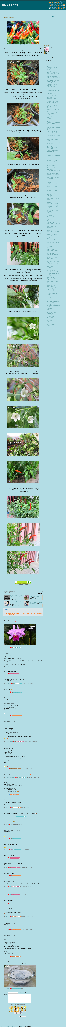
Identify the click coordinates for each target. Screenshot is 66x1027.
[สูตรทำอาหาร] (49, 3)
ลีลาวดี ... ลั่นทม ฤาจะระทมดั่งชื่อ (53, 319)
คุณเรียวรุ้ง (6, 611)
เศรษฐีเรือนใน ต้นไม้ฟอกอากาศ (52, 209)
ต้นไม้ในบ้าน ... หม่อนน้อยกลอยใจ (53, 196)
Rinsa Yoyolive (8, 715)
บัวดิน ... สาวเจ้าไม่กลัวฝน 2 (52, 224)
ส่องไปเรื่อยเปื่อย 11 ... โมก (52, 212)
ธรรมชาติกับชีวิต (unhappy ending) (53, 301)
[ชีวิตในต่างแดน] (64, 9)
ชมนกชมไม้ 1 (49, 202)
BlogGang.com (22, 1026)
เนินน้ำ (7, 867)
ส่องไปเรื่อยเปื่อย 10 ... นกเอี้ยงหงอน (53, 223)
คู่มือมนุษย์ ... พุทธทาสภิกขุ (52, 293)
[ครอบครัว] (58, 6)
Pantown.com (14, 1026)
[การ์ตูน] (55, 9)
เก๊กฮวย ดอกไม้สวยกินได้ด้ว (52, 101)
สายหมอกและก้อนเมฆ (9, 741)
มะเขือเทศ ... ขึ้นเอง (50, 249)
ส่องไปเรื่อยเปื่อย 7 (50, 258)
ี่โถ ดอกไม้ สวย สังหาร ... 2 (52, 247)
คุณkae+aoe (6, 614)
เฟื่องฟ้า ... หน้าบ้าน (50, 317)
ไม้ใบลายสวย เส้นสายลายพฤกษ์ (53, 173)
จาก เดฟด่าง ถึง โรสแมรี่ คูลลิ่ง (52, 102)
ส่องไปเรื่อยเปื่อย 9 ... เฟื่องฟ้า (52, 226)
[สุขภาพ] (58, 9)
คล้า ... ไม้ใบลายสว (50, 118)
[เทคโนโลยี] (61, 3)
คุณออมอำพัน (16, 613)
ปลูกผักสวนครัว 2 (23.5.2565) (52, 160)
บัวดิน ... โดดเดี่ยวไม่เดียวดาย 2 (52, 241)
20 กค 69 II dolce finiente (34, 596)
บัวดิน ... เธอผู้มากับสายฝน (51, 222)
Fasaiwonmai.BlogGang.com (53, 16)
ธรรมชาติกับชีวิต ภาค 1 (51, 304)
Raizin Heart (7, 916)
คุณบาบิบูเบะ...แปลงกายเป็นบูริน (36, 611)
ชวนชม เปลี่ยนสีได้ (50, 195)
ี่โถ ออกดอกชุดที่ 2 (50, 246)
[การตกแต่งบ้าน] (58, 3)
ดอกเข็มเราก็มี (49, 300)
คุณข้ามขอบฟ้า (10, 613)
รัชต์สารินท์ (7, 824)
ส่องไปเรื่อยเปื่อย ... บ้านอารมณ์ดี (53, 177)
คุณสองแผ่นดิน (39, 613)
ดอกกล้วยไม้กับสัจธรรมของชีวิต (53, 271)
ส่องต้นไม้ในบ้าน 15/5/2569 (52, 72)
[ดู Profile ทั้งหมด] (53, 50)
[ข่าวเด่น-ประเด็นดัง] (52, 3)
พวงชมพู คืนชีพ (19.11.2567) (52, 99)
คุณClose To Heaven (22, 613)
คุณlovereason (17, 611)
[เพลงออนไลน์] (55, 6)
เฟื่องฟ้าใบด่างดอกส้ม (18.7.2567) (53, 108)
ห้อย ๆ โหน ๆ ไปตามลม (51, 207)
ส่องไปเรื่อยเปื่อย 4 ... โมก (51, 279)
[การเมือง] (52, 6)
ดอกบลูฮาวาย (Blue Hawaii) (52, 257)
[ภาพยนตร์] (55, 3)
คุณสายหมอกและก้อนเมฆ (25, 611)
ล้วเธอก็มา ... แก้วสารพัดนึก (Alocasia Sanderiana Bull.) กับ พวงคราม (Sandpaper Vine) (53, 188)
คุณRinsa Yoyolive (11, 611)
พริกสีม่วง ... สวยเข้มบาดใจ (52, 164)
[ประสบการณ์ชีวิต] (61, 9)
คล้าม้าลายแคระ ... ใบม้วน (51, 98)
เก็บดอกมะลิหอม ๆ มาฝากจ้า (52, 157)
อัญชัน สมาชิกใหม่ (50, 298)
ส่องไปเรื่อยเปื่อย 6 (50, 265)
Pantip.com (2, 1026)
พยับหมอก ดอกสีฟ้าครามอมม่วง (53, 80)
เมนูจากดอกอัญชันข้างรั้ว (51, 288)
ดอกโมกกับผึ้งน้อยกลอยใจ (52, 83)
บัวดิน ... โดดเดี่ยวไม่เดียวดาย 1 (52, 254)
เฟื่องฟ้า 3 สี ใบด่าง (50, 113)
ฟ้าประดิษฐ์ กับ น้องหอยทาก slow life (53, 263)
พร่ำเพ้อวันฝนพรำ (50, 308)
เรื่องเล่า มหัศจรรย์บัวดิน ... (52, 216)
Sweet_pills (7, 838)
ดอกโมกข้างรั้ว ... (50, 260)
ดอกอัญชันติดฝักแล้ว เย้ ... (51, 285)
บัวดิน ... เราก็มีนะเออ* (51, 315)
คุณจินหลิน (11, 614)
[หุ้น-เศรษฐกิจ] (52, 9)
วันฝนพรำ (48, 309)
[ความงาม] (49, 6)
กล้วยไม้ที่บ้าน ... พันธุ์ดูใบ (51, 312)
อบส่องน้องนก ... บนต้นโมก (52, 234)
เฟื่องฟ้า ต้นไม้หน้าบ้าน (51, 138)
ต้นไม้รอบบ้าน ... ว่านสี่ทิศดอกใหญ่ (53, 159)
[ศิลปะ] (64, 6)
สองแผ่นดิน (7, 875)
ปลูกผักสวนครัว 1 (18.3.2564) (52, 190)
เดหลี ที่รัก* (49, 321)
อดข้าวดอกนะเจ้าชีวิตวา (51, 302)
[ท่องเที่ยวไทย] (49, 9)
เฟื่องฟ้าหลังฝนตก (50, 313)
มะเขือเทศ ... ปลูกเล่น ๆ (51, 270)
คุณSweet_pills (29, 613)
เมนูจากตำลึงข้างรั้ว (50, 289)
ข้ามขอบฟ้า (7, 807)
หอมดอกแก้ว (49, 320)
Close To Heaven (8, 683)
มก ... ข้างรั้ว (49, 323)
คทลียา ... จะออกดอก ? (51, 278)
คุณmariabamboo (16, 614)
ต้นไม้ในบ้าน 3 (49, 230)
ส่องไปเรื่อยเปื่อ (50, 286)
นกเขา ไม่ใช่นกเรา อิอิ (51, 267)
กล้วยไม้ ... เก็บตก (50, 269)
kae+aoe (7, 886)
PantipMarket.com (8, 1026)
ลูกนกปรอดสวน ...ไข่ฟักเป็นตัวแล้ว (53, 76)
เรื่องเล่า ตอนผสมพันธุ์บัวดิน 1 (52, 220)
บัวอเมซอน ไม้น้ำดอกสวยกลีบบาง (53, 89)
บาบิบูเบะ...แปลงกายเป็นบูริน (10, 777)
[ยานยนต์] (64, 3)
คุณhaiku (5, 613)
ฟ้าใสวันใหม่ (8, 647)
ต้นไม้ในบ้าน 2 (49, 297)
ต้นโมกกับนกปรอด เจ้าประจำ (52, 239)
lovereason (7, 768)
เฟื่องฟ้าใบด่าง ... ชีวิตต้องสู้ (52, 112)
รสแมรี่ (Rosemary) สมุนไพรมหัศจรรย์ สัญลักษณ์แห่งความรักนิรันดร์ (53, 116)
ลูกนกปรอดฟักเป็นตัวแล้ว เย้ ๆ (52, 235)
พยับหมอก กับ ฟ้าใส (50, 327)
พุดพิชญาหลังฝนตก (50, 191)
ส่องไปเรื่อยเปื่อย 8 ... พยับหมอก (52, 250)
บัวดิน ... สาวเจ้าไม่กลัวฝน (51, 245)
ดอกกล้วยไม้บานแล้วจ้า (51, 275)
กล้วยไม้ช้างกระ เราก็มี (51, 324)
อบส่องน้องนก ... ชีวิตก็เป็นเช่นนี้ (53, 203)
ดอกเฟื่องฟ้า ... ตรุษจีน (51, 81)
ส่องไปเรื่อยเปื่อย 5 (50, 266)
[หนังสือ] (61, 6)
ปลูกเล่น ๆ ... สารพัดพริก (51, 277)
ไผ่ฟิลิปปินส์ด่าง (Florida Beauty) (52, 325)
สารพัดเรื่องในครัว (50, 316)
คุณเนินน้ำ (34, 613)
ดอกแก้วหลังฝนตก (50, 296)
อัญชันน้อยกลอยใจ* (50, 294)
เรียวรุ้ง (7, 673)
